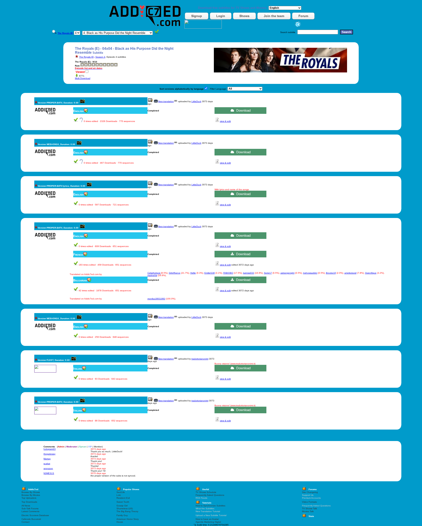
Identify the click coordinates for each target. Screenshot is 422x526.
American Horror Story (127, 519)
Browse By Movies (31, 495)
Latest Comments (30, 511)
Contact (25, 522)
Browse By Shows (31, 492)
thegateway (49, 454)
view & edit (225, 121)
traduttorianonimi (199, 359)
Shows (244, 16)
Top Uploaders (29, 498)
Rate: (77, 66)
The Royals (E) (86, 57)
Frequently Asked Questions (210, 495)
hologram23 (50, 449)
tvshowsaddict (310, 273)
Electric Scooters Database (35, 515)
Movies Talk (308, 511)
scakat (47, 463)
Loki (118, 495)
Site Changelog (310, 492)
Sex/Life (120, 492)
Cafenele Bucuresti (31, 519)
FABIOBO (228, 273)
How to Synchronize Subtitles (210, 505)
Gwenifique (371, 273)
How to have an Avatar (207, 519)
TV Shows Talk (309, 508)
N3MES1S (49, 473)
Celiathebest (154, 273)
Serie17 (268, 273)
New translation (166, 101)
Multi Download (82, 78)
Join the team (274, 16)
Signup (196, 16)
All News (26, 505)
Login (220, 16)
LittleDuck (196, 101)
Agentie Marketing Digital (208, 522)
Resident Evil (123, 498)
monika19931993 (156, 298)
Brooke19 (331, 273)
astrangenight (287, 273)
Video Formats (309, 502)
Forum (303, 16)
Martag (47, 459)
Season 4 (100, 57)
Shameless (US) (124, 508)
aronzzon (48, 468)
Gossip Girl (121, 505)
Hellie (193, 273)
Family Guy (122, 515)
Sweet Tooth (122, 502)
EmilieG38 (209, 273)
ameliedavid (350, 273)
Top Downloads (29, 502)
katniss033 (248, 273)
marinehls (152, 275)
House (119, 522)
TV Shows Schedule (206, 492)
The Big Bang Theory (127, 511)
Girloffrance (174, 273)
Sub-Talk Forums (30, 508)
